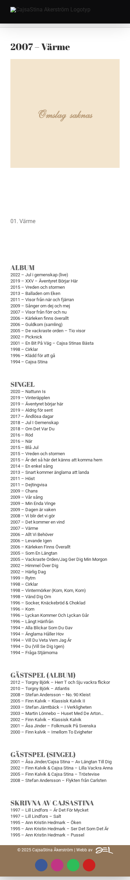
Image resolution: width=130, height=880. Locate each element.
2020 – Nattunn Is (28, 391)
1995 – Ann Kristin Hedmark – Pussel (47, 835)
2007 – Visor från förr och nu (38, 312)
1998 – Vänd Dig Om (30, 596)
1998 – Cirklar (24, 349)
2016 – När (21, 441)
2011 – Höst (22, 478)
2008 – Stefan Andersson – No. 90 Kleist (50, 694)
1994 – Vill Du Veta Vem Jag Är (40, 640)
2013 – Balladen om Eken (35, 293)
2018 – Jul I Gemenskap (34, 422)
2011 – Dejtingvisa (28, 484)
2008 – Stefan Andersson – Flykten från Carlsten (58, 780)
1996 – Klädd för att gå (32, 355)
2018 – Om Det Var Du (32, 428)
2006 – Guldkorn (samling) (36, 324)
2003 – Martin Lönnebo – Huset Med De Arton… (57, 713)
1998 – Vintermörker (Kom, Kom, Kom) (48, 590)
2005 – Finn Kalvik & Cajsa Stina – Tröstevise (54, 774)
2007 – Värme (24, 528)
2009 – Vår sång (26, 497)
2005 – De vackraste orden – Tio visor (47, 330)
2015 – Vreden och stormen (37, 287)
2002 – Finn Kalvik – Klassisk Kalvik (45, 719)
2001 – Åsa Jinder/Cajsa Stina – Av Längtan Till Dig (61, 761)
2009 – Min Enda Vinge (32, 503)
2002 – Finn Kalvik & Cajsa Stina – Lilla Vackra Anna (61, 768)
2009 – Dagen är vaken (33, 509)
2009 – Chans (24, 491)
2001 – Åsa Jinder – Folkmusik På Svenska (53, 725)
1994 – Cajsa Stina (28, 361)
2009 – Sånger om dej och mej (40, 305)
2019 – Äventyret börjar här (36, 403)
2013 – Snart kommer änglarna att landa (49, 472)
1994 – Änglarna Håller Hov (37, 634)
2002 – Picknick (26, 336)
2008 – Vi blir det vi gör (32, 515)
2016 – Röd (21, 435)
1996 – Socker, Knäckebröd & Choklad (47, 602)
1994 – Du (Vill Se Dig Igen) (37, 646)
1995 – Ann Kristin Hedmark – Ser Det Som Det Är (59, 828)
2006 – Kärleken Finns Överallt (40, 546)
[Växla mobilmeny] (117, 11)
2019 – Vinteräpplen (30, 397)
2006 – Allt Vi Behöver (31, 534)
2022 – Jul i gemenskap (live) (39, 274)
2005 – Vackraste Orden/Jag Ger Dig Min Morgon (58, 559)
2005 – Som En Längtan (33, 553)
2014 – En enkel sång (31, 466)
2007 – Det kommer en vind (37, 522)
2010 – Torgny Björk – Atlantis (40, 688)
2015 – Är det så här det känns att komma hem (56, 459)
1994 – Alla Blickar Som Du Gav (41, 627)
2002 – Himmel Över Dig (34, 565)
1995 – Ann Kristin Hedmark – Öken (45, 822)
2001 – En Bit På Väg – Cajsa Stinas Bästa (52, 343)
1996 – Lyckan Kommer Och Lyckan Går (49, 615)
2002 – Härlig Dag (28, 571)
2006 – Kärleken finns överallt (39, 318)
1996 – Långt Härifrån (31, 621)
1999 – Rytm (22, 578)
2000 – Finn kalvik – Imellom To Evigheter (51, 732)
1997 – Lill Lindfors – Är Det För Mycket (49, 810)
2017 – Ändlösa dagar (31, 416)
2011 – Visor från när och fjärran (42, 299)
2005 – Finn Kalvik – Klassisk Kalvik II (47, 701)
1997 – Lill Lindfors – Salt (35, 816)
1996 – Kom (22, 609)
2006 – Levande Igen (31, 540)
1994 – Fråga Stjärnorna (34, 652)
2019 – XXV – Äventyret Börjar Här (44, 281)
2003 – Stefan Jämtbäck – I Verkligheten (51, 707)
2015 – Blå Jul (24, 447)
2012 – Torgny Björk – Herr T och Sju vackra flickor (60, 682)
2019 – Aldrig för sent (31, 410)
